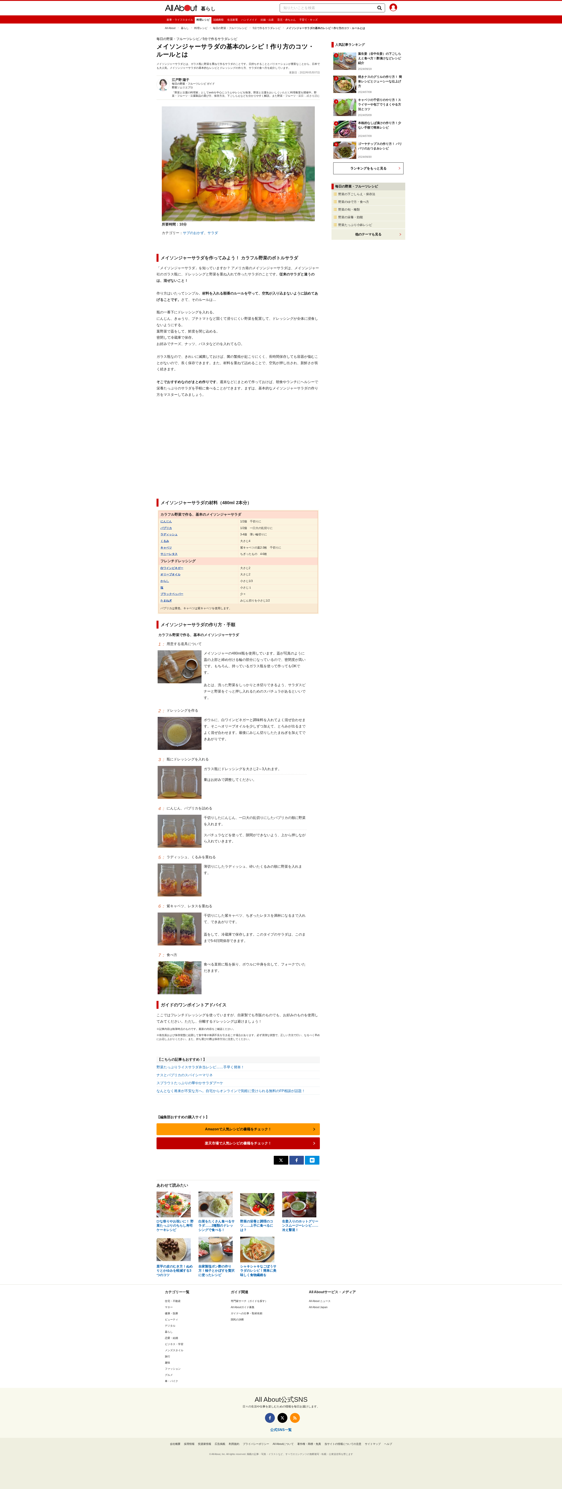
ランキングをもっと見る (368, 168)
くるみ (164, 541)
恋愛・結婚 (171, 1338)
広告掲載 (220, 1443)
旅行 (167, 1356)
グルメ (169, 1374)
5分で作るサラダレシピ (267, 28)
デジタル (170, 1325)
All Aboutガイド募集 (242, 1307)
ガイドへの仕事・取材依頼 (246, 1313)
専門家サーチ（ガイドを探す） (249, 1301)
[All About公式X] (282, 1418)
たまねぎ (166, 600)
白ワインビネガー (171, 568)
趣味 (167, 1362)
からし (164, 581)
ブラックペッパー (171, 594)
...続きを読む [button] (312, 95)
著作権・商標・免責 (309, 1443)
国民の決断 (237, 1319)
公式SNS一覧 (281, 1430)
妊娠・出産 (267, 19)
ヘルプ (388, 1443)
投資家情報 (204, 1443)
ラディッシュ (169, 534)
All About (170, 28)
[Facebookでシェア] (296, 1160)
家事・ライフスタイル (180, 19)
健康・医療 (171, 1313)
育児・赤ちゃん (286, 19)
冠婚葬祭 (218, 19)
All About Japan (318, 1307)
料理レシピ (203, 19)
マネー (169, 1307)
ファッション (173, 1368)
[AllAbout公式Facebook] (270, 1418)
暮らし (208, 8)
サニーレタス (169, 554)
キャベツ (166, 547)
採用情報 (189, 1443)
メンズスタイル (174, 1350)
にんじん (166, 521)
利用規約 (234, 1443)
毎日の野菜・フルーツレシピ (230, 28)
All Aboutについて (283, 1443)
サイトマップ (373, 1443)
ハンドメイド (249, 19)
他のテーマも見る (368, 234)
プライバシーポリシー (256, 1443)
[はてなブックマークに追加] (312, 1160)
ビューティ (171, 1319)
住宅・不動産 (173, 1301)
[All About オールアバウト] (181, 9)
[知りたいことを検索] (379, 8)
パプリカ (166, 528)
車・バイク (171, 1381)
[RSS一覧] (295, 1418)
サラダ (212, 233)
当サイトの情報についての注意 (342, 1443)
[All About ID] (393, 8)
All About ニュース (320, 1301)
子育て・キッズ (308, 19)
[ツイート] (281, 1160)
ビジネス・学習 (174, 1344)
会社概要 (175, 1443)
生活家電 (232, 19)
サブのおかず (193, 233)
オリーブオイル (170, 574)
